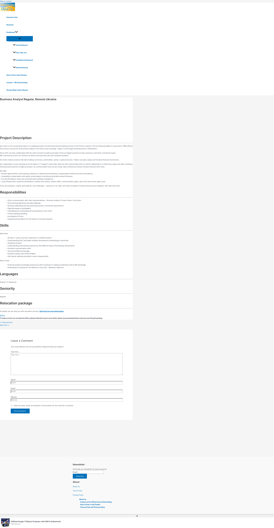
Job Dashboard (22, 45)
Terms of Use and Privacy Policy (92, 507)
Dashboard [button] (10, 32)
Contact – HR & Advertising (16, 83)
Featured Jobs (12, 17)
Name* (13, 380)
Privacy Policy (78, 495)
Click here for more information (51, 311)
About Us (76, 487)
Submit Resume (22, 68)
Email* (13, 388)
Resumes (10, 25)
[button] (16, 32)
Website (14, 397)
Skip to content (5, 1)
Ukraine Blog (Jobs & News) (17, 90)
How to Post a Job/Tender (90, 504)
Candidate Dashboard (24, 60)
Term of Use (77, 491)
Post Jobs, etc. (21, 53)
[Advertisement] (64, 118)
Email (75, 472)
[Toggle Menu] (19, 38)
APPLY (2, 315)
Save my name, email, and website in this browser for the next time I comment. (44, 406)
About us (82, 499)
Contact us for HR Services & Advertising (96, 502)
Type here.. (15, 352)
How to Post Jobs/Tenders (16, 75)
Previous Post (6, 322)
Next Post (4, 325)
